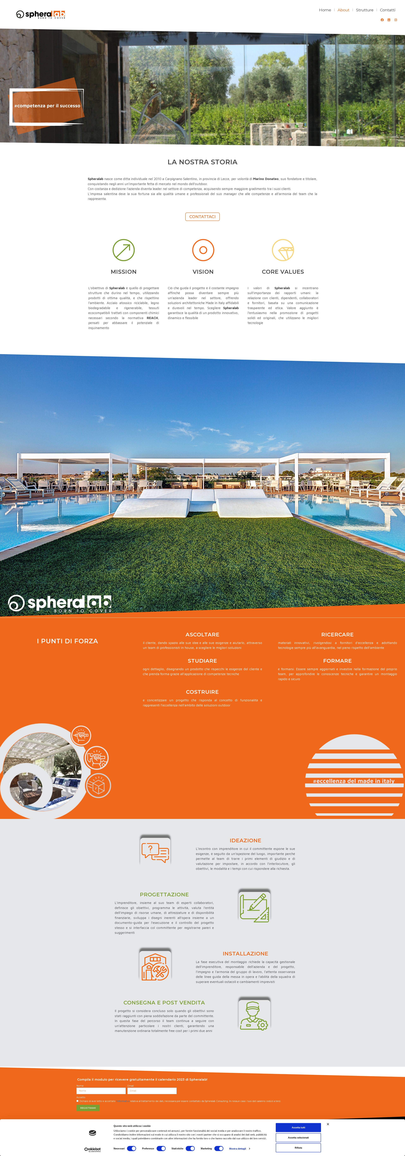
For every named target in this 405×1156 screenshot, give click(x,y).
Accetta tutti (298, 1127)
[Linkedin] (389, 20)
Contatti (388, 10)
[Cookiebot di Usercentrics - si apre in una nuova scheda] (92, 1149)
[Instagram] (396, 20)
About (343, 10)
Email (130, 1085)
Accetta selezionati (298, 1137)
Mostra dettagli (237, 1148)
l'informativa (123, 1101)
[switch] (161, 1148)
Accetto (81, 1097)
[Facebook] (382, 20)
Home (325, 10)
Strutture (365, 10)
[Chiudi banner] (328, 1124)
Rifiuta (298, 1147)
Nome (80, 1085)
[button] (202, 217)
